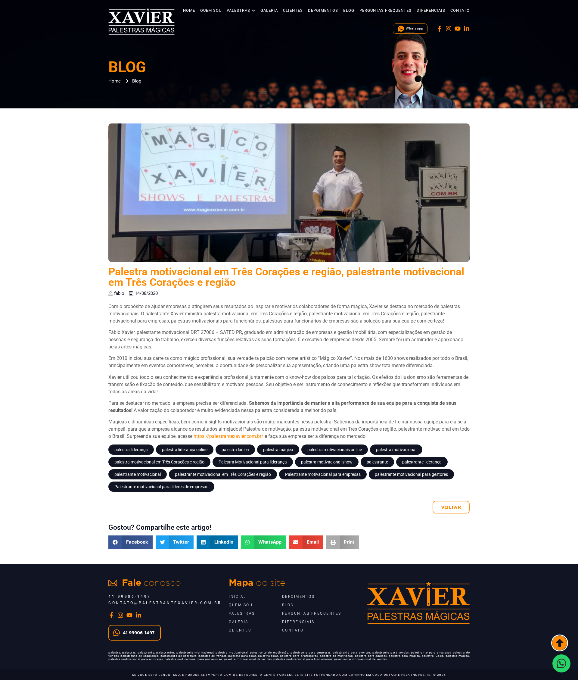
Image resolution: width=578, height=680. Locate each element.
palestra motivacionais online (334, 449)
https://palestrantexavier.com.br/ (228, 436)
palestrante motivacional (137, 474)
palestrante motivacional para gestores (411, 474)
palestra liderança (131, 449)
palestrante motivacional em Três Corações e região (223, 474)
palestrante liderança (422, 462)
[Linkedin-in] (467, 29)
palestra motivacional (396, 449)
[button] (130, 542)
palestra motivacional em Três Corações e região (159, 462)
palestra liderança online (184, 449)
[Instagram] (449, 29)
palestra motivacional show (327, 462)
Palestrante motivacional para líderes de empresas (161, 486)
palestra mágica (278, 449)
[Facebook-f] (440, 29)
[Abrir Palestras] (253, 11)
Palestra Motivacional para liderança (253, 462)
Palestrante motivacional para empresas (323, 474)
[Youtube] (458, 29)
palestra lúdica (235, 449)
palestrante (377, 462)
